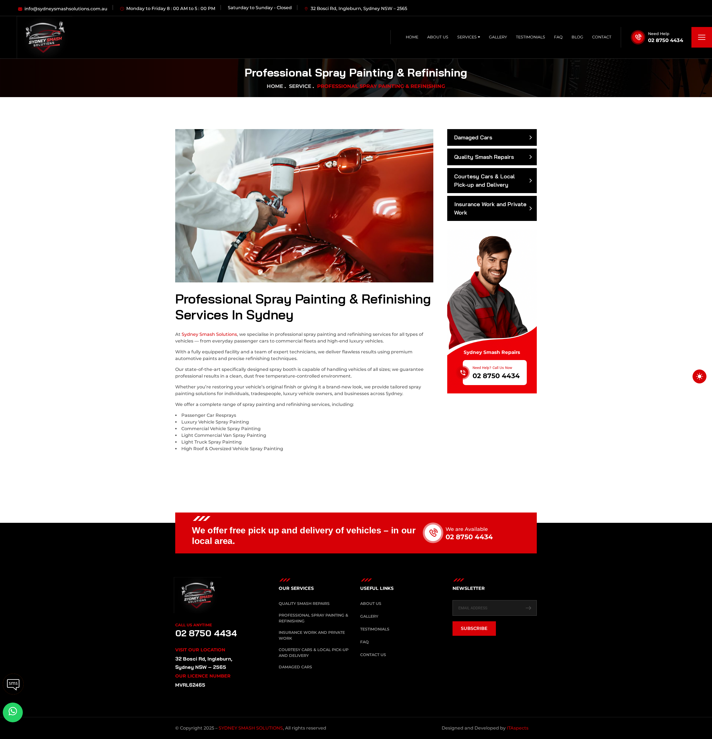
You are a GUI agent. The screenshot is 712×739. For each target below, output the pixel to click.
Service (300, 86)
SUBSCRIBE (474, 628)
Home (412, 37)
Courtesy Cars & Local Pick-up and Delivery (484, 180)
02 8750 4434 (665, 40)
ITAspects (517, 728)
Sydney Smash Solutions (209, 334)
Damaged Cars (473, 137)
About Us (437, 37)
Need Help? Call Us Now (492, 367)
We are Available (467, 529)
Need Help (658, 33)
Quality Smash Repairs (484, 156)
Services (467, 37)
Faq (558, 37)
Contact (601, 37)
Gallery (498, 37)
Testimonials (530, 37)
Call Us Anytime (193, 624)
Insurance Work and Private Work (490, 208)
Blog (577, 37)
